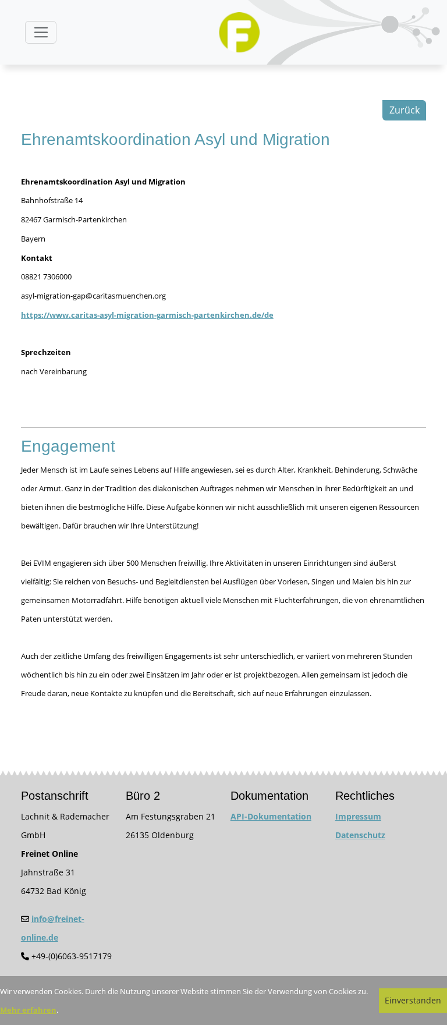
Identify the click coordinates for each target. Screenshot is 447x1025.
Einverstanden (413, 1000)
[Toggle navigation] (40, 32)
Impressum (358, 816)
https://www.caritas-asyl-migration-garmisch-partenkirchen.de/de (147, 315)
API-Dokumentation (270, 816)
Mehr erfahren (28, 1010)
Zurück (404, 110)
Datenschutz (360, 834)
